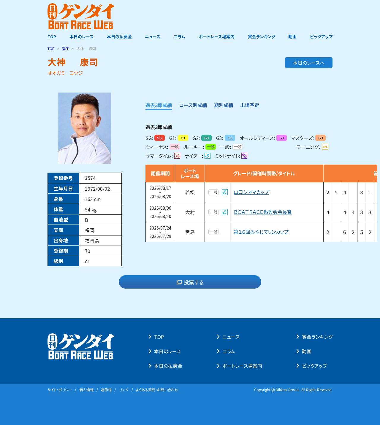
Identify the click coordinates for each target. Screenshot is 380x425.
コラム (179, 36)
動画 (292, 36)
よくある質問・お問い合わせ (157, 389)
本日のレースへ (308, 62)
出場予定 (249, 105)
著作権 (106, 389)
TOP (52, 36)
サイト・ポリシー (60, 389)
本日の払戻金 (119, 36)
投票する (193, 282)
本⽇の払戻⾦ (168, 365)
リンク (124, 389)
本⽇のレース (167, 351)
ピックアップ (321, 36)
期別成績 (223, 105)
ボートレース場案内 (217, 36)
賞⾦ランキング (317, 336)
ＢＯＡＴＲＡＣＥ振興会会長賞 (263, 212)
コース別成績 (193, 105)
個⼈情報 (86, 389)
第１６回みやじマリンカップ (261, 232)
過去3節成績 (158, 105)
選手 (65, 48)
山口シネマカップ (251, 192)
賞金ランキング (261, 36)
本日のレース (81, 36)
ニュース (152, 36)
